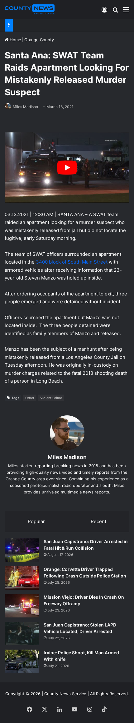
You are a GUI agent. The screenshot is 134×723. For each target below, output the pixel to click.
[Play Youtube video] (67, 167)
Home (14, 39)
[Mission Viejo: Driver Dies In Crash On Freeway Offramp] (22, 605)
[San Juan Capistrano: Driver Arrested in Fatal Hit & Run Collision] (22, 550)
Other (29, 398)
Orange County (39, 39)
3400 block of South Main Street (72, 262)
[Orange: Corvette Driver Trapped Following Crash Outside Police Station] (22, 578)
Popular (36, 521)
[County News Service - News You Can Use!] (30, 9)
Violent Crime (51, 398)
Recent (98, 521)
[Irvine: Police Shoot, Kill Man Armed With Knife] (22, 661)
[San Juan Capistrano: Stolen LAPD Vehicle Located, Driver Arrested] (22, 633)
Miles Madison (25, 106)
